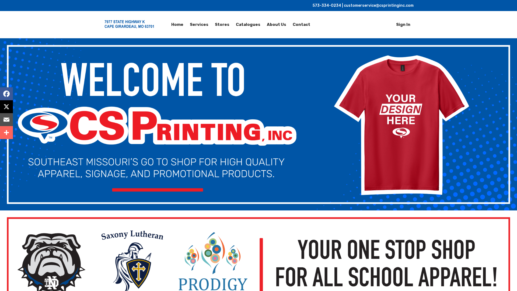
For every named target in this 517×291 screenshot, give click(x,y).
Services (199, 24)
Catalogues (248, 24)
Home (177, 24)
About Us (276, 24)
